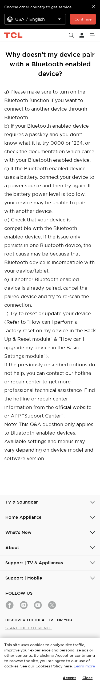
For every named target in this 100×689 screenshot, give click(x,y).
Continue (82, 19)
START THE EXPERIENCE (28, 628)
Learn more (84, 666)
